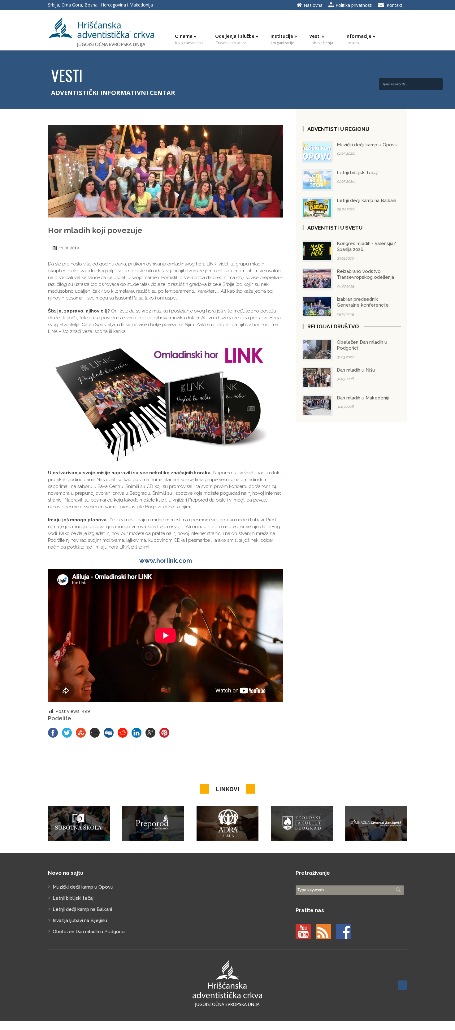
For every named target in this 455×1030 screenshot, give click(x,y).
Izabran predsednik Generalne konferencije (363, 302)
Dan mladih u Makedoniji (363, 398)
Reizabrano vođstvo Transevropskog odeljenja (365, 274)
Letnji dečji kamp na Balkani (366, 200)
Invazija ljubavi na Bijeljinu (80, 920)
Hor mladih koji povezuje (95, 230)
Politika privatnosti (354, 5)
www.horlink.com (165, 560)
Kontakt (394, 5)
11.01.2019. (69, 248)
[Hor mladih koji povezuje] (165, 171)
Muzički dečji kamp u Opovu (367, 145)
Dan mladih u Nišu (356, 370)
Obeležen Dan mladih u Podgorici (89, 931)
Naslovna (313, 5)
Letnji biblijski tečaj (357, 172)
